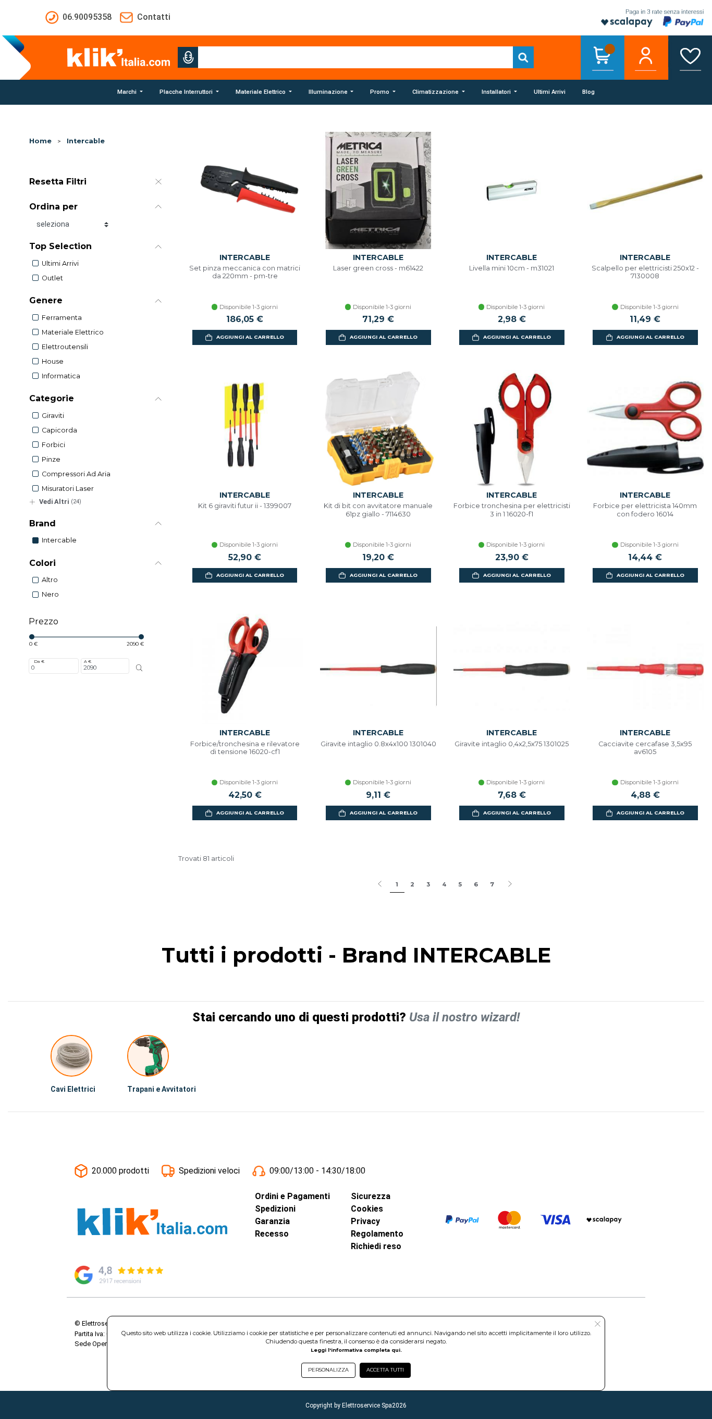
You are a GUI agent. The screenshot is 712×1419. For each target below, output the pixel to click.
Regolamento (377, 1234)
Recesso (272, 1234)
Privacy (365, 1221)
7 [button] (492, 884)
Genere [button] (46, 300)
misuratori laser (68, 488)
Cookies (367, 1209)
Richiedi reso (376, 1246)
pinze (51, 459)
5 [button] (460, 884)
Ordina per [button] (53, 207)
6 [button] (476, 884)
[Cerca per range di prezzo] (139, 668)
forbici (53, 445)
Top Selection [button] (60, 246)
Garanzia (272, 1221)
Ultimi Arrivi (60, 263)
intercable (59, 540)
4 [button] (444, 884)
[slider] (31, 636)
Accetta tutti (385, 1370)
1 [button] (397, 884)
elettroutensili (65, 347)
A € (87, 661)
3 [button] (428, 884)
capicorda (59, 430)
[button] (188, 57)
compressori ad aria (76, 474)
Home (40, 141)
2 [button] (412, 884)
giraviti (53, 415)
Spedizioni (275, 1209)
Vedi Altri (60, 501)
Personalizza (328, 1370)
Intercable (86, 141)
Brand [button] (42, 523)
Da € (39, 661)
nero (50, 594)
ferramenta (62, 318)
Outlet (52, 278)
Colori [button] (42, 563)
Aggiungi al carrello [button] (250, 337)
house (53, 361)
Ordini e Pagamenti (292, 1196)
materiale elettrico (73, 332)
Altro (50, 580)
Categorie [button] (51, 398)
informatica (61, 376)
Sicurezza (370, 1196)
